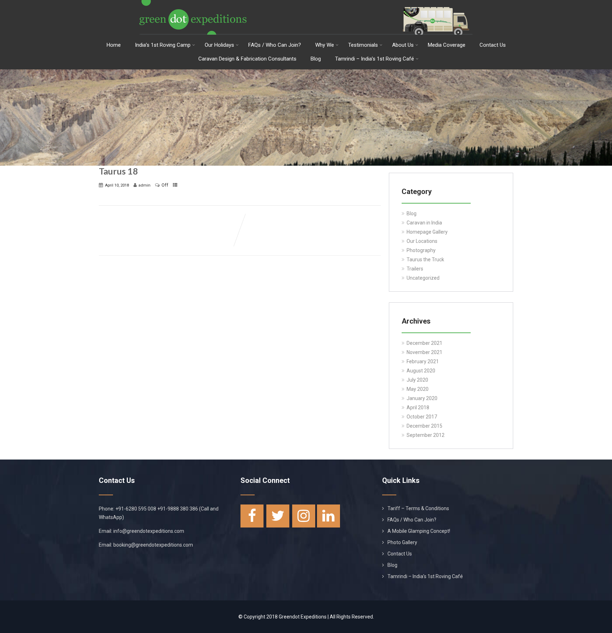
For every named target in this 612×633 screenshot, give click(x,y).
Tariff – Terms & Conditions (418, 508)
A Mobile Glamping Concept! (418, 531)
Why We (324, 45)
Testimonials (363, 45)
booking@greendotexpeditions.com (153, 545)
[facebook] (252, 516)
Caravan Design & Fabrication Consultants (247, 59)
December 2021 (424, 343)
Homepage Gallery (427, 232)
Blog (316, 59)
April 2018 (418, 407)
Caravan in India (424, 223)
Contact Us (493, 45)
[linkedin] (328, 516)
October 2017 (422, 417)
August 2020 (421, 370)
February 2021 (423, 361)
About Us (403, 45)
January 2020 (422, 398)
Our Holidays (219, 45)
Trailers (415, 269)
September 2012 (425, 435)
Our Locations (422, 241)
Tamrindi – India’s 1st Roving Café (374, 59)
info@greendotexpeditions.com (148, 531)
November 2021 (424, 352)
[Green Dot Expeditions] (306, 3)
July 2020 (417, 380)
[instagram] (303, 516)
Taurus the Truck (425, 259)
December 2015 (424, 426)
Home (114, 45)
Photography (421, 250)
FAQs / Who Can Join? (274, 45)
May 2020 (418, 389)
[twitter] (277, 516)
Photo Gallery (402, 542)
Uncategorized (423, 278)
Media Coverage (446, 45)
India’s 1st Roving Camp (163, 45)
